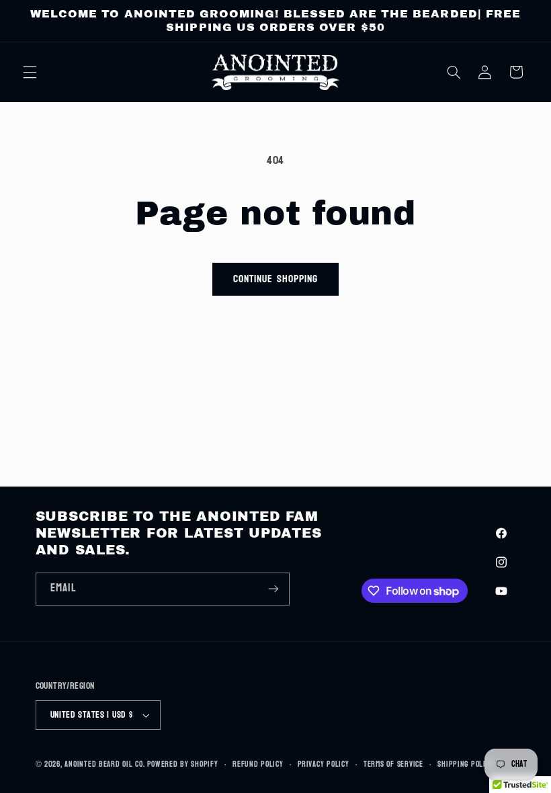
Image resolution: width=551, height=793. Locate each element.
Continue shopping (275, 278)
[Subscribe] (272, 589)
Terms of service (393, 764)
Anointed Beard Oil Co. (104, 764)
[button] (29, 71)
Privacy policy (323, 764)
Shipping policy (465, 764)
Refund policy (258, 764)
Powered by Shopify (182, 764)
